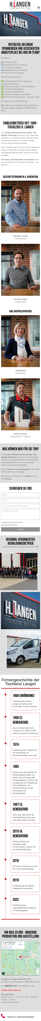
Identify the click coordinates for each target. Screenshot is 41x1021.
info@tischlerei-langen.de (11, 990)
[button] (38, 7)
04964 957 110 (10, 986)
